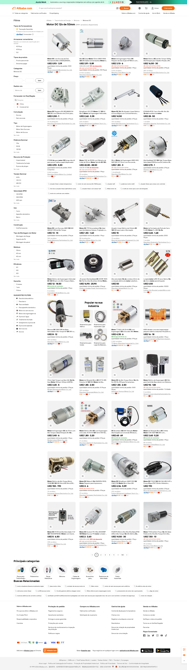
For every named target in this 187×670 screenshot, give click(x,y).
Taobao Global (102, 660)
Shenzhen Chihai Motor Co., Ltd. (154, 444)
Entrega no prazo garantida (57, 619)
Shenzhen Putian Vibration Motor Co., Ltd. (125, 442)
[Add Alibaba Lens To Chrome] (50, 650)
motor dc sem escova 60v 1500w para (89, 184)
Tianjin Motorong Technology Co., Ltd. (60, 240)
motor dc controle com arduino (59, 193)
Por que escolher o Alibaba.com (27, 611)
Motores (77, 20)
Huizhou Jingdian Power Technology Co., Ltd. (93, 288)
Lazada (93, 660)
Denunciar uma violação (119, 633)
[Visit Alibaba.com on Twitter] (153, 635)
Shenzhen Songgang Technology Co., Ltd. (61, 123)
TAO (110, 660)
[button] (117, 8)
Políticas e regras (54, 633)
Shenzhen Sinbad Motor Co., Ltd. (122, 288)
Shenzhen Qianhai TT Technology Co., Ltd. (93, 443)
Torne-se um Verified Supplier (153, 623)
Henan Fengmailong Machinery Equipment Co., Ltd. (157, 339)
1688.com (71, 660)
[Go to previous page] (92, 555)
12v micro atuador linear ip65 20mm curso (63, 188)
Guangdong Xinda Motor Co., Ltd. (58, 293)
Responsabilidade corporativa (27, 619)
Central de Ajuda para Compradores (123, 611)
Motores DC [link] (87, 20)
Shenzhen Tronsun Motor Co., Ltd (122, 391)
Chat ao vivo (115, 615)
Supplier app (85, 650)
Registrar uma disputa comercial (122, 619)
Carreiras (20, 623)
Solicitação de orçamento (88, 615)
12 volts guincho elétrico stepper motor (68, 591)
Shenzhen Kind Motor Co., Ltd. (121, 174)
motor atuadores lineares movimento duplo (30, 586)
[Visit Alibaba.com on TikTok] (166, 635)
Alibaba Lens (28, 650)
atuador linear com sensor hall (91, 188)
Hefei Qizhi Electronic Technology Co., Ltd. (125, 123)
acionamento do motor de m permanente (130, 591)
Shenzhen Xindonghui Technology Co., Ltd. (157, 242)
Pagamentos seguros (55, 611)
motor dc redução (146, 596)
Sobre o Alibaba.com (24, 606)
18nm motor (94, 586)
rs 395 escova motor (44, 591)
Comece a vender (149, 615)
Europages (125, 660)
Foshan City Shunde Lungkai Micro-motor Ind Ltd (157, 290)
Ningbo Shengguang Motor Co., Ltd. (59, 389)
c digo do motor (153, 591)
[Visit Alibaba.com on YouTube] (161, 635)
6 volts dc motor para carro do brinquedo (135, 188)
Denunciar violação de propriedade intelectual (123, 628)
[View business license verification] (113, 667)
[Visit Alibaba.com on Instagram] (157, 635)
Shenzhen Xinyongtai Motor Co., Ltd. (91, 392)
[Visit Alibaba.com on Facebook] (144, 635)
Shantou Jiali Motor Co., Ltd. (152, 169)
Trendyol (116, 660)
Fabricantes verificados (88, 611)
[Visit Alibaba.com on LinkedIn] (148, 635)
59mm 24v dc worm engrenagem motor (99, 591)
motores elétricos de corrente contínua (29, 596)
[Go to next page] (127, 555)
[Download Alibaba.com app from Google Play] (163, 650)
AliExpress (62, 660)
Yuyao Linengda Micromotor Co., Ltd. (59, 70)
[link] (184, 649)
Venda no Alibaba (149, 611)
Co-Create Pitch (22, 615)
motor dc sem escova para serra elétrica (117, 586)
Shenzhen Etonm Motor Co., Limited (59, 174)
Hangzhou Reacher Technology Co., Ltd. (156, 123)
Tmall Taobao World (82, 660)
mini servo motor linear (24, 591)
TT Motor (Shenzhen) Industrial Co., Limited (125, 343)
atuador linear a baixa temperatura (61, 184)
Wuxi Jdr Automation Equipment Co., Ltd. (125, 240)
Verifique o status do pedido (152, 619)
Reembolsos (115, 623)
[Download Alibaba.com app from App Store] (147, 650)
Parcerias (146, 627)
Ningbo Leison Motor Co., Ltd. (57, 440)
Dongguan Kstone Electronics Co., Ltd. (156, 72)
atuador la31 (111, 184)
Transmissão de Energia (63, 20)
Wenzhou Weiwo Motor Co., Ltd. (90, 240)
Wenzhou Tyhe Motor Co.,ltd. (121, 72)
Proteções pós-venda (55, 623)
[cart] (146, 8)
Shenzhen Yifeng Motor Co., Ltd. (58, 342)
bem (39, 80)
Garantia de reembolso (56, 615)
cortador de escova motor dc (76, 586)
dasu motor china (55, 586)
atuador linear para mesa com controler (153, 184)
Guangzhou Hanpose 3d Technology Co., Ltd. (93, 176)
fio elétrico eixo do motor (143, 586)
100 (122, 555)
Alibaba (49, 20)
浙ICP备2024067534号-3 (148, 667)
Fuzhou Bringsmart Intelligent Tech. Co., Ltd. (93, 123)
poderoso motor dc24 (127, 184)
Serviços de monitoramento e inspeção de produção (61, 628)
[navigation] (29, 288)
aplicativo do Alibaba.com (129, 650)
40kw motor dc (111, 188)
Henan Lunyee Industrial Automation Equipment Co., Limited (157, 394)
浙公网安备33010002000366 (129, 667)
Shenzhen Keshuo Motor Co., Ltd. (90, 75)
